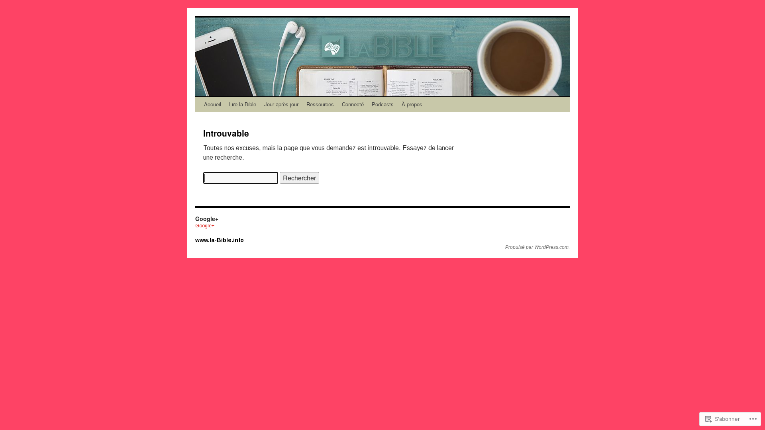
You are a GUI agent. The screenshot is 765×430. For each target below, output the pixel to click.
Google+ (204, 226)
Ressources (320, 104)
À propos (412, 104)
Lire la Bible (242, 104)
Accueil (212, 104)
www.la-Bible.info (219, 240)
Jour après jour (281, 104)
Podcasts (383, 104)
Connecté (353, 104)
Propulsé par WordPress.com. (537, 247)
